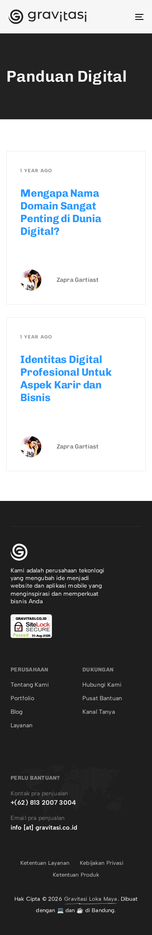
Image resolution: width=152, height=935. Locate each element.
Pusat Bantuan (102, 698)
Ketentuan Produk (76, 875)
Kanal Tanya (98, 711)
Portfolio (22, 698)
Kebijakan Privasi (101, 863)
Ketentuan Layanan (44, 863)
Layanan (22, 725)
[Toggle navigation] (121, 16)
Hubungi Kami (102, 684)
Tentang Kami (30, 684)
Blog (17, 711)
